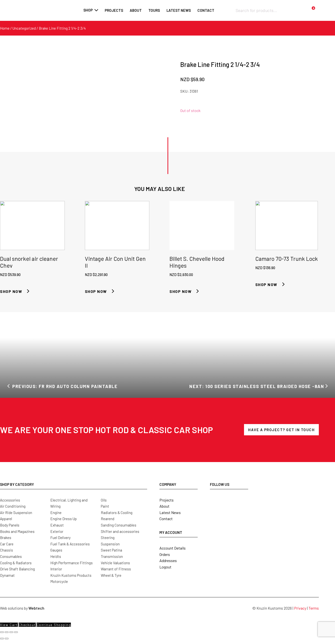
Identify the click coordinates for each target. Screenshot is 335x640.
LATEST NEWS (179, 10)
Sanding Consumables (118, 525)
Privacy (300, 608)
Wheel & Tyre (111, 575)
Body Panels (9, 525)
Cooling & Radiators (16, 563)
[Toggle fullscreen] (7, 632)
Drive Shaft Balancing (17, 569)
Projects (114, 10)
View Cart (9, 625)
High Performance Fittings (71, 563)
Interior (56, 569)
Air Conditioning (13, 506)
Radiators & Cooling (116, 512)
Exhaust (57, 525)
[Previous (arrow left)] (2, 638)
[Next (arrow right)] (7, 638)
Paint (105, 506)
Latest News (170, 512)
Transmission (112, 556)
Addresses (168, 560)
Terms (314, 608)
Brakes (5, 537)
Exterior (56, 531)
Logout (165, 567)
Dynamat (7, 575)
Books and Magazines (17, 531)
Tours (154, 10)
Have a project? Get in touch (281, 429)
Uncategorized (24, 28)
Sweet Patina (111, 550)
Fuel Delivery (60, 537)
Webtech (36, 608)
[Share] (11, 632)
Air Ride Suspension (16, 512)
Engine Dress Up (63, 518)
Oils (104, 500)
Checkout (27, 625)
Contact (205, 10)
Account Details (172, 548)
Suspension (110, 544)
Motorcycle (59, 581)
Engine (56, 512)
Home (5, 28)
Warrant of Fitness (116, 569)
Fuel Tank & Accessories (70, 544)
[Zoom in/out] (2, 632)
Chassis (6, 550)
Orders (164, 554)
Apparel (6, 518)
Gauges (56, 550)
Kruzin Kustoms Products (70, 575)
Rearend (107, 518)
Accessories (10, 500)
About (136, 10)
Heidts (55, 556)
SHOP (88, 10)
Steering (108, 537)
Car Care (6, 544)
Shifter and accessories (120, 531)
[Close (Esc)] (16, 632)
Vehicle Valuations (115, 563)
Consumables (11, 556)
